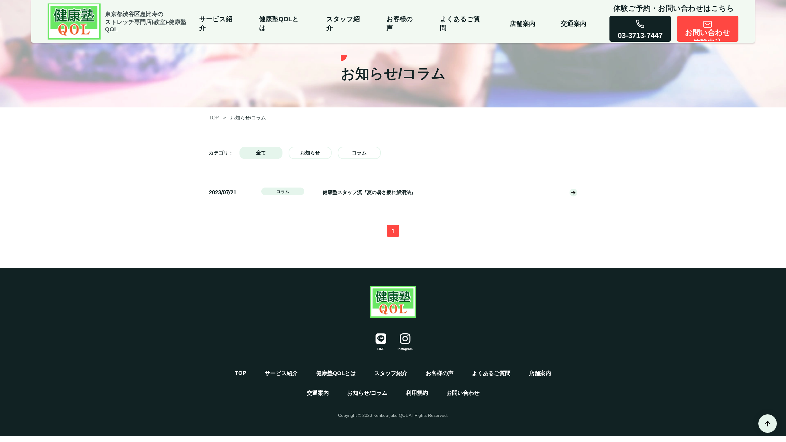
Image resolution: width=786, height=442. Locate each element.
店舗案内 (540, 373)
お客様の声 (439, 373)
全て (261, 152)
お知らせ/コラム (248, 117)
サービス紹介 (281, 373)
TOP (214, 117)
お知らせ (310, 152)
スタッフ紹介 (390, 373)
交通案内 (318, 393)
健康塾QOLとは (336, 373)
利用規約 (417, 393)
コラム (359, 152)
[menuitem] (219, 21)
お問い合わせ (463, 393)
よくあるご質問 (491, 373)
